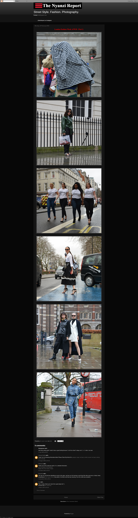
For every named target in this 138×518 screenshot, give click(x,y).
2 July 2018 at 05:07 (43, 452)
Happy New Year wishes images (45, 468)
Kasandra (40, 473)
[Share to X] (61, 441)
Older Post (100, 497)
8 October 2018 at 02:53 (44, 470)
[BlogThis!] (59, 441)
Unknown (40, 463)
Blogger (71, 513)
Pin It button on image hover (6, 517)
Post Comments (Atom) (72, 501)
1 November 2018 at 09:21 (44, 479)
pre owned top (48, 485)
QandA (83, 450)
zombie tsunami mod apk (90, 457)
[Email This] (58, 441)
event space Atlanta (49, 477)
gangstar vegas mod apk (78, 457)
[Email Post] (55, 441)
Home (66, 497)
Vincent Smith (41, 455)
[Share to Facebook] (62, 441)
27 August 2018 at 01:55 (44, 460)
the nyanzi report (44, 441)
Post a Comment (41, 490)
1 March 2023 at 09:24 (43, 487)
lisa (39, 482)
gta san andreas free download (45, 467)
